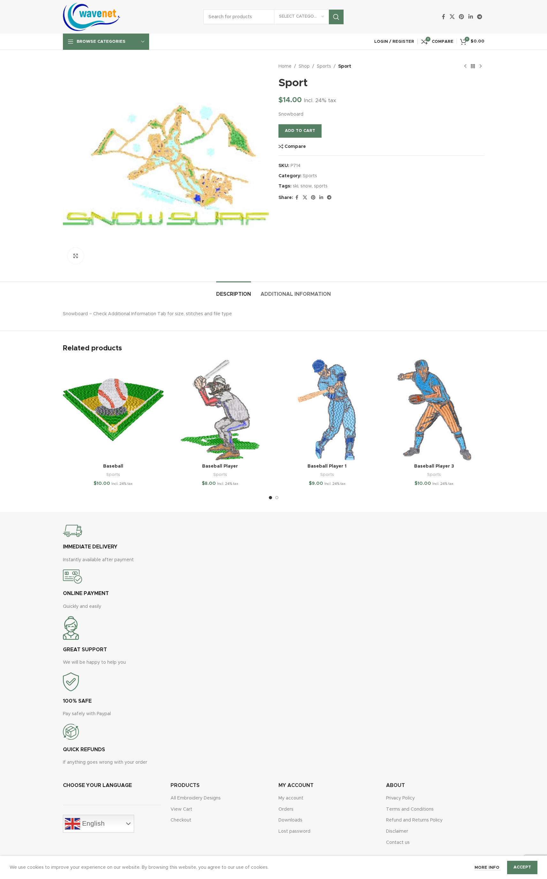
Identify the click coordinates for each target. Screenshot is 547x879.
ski (295, 186)
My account (290, 798)
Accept (522, 867)
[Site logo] (91, 16)
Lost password (294, 831)
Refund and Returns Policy (414, 820)
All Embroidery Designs (196, 798)
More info (488, 868)
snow (306, 186)
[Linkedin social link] (470, 17)
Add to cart (300, 131)
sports (321, 186)
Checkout (181, 820)
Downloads (290, 820)
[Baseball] (113, 410)
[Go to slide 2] (276, 497)
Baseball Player (220, 466)
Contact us (398, 842)
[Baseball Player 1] (327, 410)
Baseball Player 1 (327, 466)
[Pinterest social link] (461, 17)
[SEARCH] (336, 17)
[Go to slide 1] (270, 497)
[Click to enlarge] (76, 256)
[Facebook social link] (443, 17)
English (92, 823)
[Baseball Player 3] (434, 410)
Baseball (113, 466)
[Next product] (480, 66)
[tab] (233, 291)
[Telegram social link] (479, 17)
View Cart (181, 809)
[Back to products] (473, 66)
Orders (285, 809)
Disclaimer (397, 831)
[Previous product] (465, 66)
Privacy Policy (400, 798)
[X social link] (452, 17)
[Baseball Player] (220, 410)
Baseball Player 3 (434, 466)
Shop (304, 66)
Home (285, 66)
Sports (324, 66)
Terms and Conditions (410, 809)
